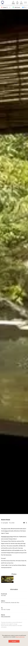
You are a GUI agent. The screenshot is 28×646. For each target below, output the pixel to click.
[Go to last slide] (10, 7)
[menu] (25, 2)
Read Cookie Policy (20, 637)
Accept (14, 641)
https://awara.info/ (5, 616)
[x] (26, 523)
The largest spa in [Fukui (7, 536)
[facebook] (24, 523)
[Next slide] (27, 7)
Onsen (6, 531)
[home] (6, 2)
